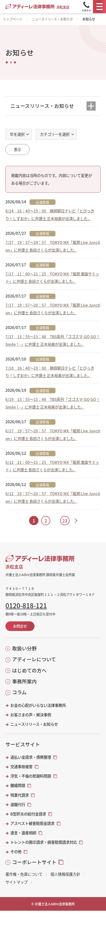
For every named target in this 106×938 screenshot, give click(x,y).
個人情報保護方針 (65, 874)
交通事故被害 (21, 766)
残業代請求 (19, 795)
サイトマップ (16, 882)
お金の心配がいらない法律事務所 (38, 705)
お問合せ (20, 626)
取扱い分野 (24, 648)
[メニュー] (99, 6)
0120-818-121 (26, 605)
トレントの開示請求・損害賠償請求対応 (43, 842)
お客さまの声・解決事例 (30, 714)
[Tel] (86, 6)
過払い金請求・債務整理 (30, 757)
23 (64, 520)
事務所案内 (24, 681)
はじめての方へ (29, 670)
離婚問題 (17, 785)
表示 (17, 149)
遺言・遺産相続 (23, 832)
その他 (15, 851)
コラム (19, 692)
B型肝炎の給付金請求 (28, 814)
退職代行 (17, 804)
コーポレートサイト (34, 862)
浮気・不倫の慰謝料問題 (30, 776)
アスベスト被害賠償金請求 (32, 823)
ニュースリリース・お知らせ (52, 19)
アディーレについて (34, 659)
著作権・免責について (23, 874)
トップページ (12, 19)
